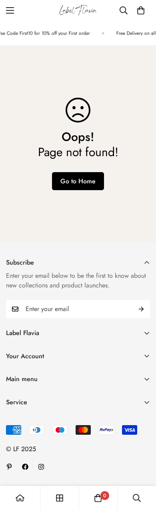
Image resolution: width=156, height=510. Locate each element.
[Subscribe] (141, 309)
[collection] (60, 498)
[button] (141, 10)
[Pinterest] (9, 467)
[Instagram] (41, 467)
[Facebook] (25, 467)
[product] (20, 498)
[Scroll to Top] (142, 468)
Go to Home (78, 181)
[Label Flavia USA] (78, 10)
